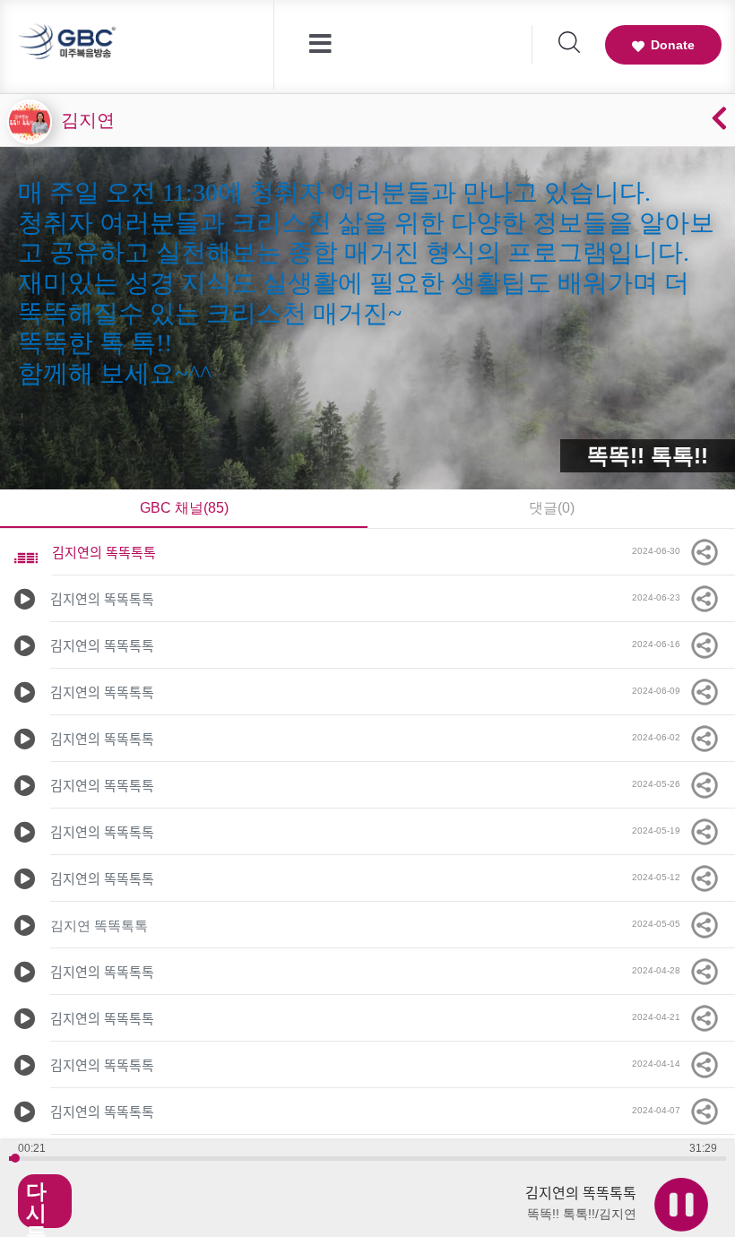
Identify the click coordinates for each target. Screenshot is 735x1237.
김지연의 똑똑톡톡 (104, 552)
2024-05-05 (660, 924)
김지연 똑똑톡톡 (99, 925)
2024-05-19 (660, 830)
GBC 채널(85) (184, 507)
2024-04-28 (660, 970)
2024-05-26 (660, 784)
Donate (673, 45)
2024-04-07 (660, 1110)
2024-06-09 (660, 691)
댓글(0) (552, 507)
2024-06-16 (660, 644)
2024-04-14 (660, 1063)
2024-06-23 (660, 597)
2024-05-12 (660, 877)
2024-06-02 (660, 737)
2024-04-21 (660, 1017)
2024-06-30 (660, 551)
